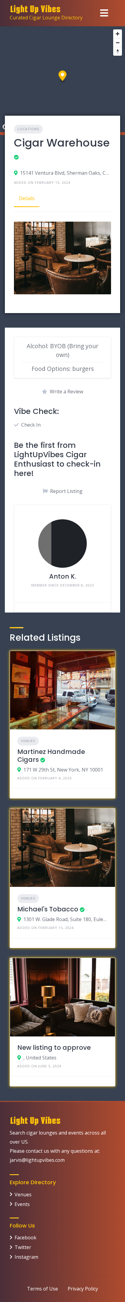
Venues (28, 741)
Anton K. (62, 576)
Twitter (23, 1247)
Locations (28, 129)
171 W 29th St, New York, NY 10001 (63, 769)
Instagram (26, 1257)
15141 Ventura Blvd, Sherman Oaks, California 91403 (65, 173)
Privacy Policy (83, 1288)
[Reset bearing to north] (117, 51)
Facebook (25, 1237)
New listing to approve (54, 1047)
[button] (63, 77)
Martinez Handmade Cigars (51, 755)
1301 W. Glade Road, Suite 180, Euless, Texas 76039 (65, 919)
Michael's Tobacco (47, 909)
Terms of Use (42, 1288)
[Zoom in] (117, 33)
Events (22, 1204)
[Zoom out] (117, 42)
